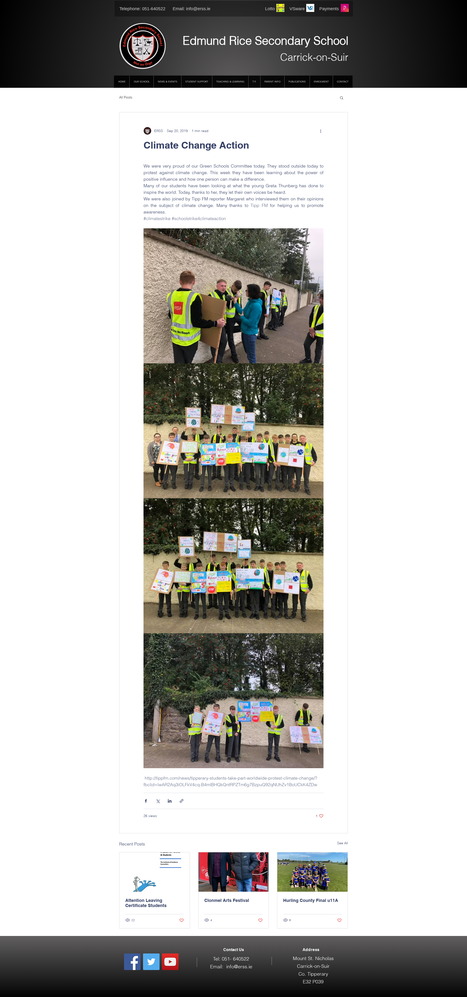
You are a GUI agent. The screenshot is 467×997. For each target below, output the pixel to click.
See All (342, 843)
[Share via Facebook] (146, 801)
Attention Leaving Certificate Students (146, 903)
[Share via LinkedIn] (169, 801)
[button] (341, 97)
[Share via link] (181, 801)
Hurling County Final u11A (310, 900)
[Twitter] (151, 961)
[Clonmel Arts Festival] (233, 872)
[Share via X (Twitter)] (157, 801)
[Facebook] (132, 961)
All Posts (125, 97)
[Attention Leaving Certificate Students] (154, 872)
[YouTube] (170, 961)
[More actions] (320, 131)
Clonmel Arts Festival (226, 900)
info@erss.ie (198, 8)
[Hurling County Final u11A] (312, 872)
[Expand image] (233, 295)
